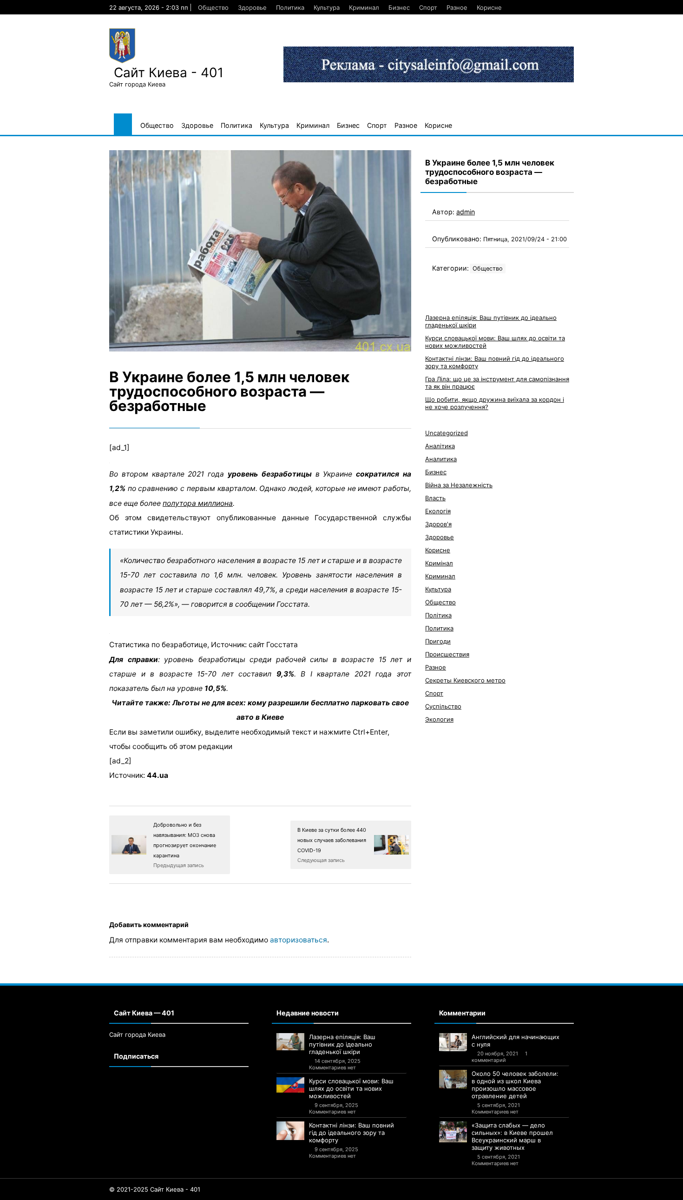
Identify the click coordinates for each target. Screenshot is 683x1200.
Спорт (428, 7)
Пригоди (438, 641)
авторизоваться (298, 939)
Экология (439, 719)
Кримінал (439, 563)
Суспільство (443, 706)
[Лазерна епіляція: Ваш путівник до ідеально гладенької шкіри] (290, 1042)
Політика (438, 615)
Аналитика (441, 459)
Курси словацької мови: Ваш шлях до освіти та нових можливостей (351, 1088)
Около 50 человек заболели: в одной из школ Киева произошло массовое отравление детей (515, 1085)
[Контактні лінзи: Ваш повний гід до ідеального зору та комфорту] (290, 1130)
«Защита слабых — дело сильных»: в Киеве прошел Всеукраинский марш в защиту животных (512, 1136)
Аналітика (440, 446)
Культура (327, 7)
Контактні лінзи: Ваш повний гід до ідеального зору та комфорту (351, 1132)
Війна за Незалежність (459, 485)
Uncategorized (446, 433)
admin (465, 212)
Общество (213, 7)
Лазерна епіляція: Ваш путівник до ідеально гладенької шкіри (342, 1044)
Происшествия (447, 654)
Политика (290, 7)
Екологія (438, 511)
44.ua (157, 775)
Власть (435, 498)
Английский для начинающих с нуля (515, 1040)
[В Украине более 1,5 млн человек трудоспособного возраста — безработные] (260, 250)
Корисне (489, 7)
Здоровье (252, 7)
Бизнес (399, 7)
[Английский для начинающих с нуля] (453, 1042)
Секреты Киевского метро (465, 680)
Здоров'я (438, 524)
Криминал (364, 7)
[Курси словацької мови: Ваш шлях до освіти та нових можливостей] (290, 1085)
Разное (457, 7)
